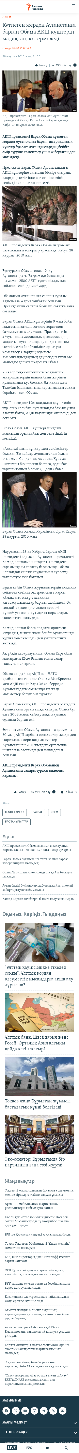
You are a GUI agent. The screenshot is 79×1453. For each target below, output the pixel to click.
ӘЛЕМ (6, 17)
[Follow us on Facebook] (6, 1411)
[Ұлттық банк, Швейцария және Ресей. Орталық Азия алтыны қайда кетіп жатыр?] (39, 1012)
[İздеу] (66, 1448)
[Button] (41, 65)
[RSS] (53, 1411)
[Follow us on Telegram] (44, 1411)
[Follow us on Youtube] (25, 1411)
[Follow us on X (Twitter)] (15, 1411)
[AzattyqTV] (47, 1448)
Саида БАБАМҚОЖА (16, 48)
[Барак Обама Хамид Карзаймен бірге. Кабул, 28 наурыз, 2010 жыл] (39, 526)
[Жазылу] (62, 1411)
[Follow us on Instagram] (34, 1411)
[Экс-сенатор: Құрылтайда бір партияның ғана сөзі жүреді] (39, 1134)
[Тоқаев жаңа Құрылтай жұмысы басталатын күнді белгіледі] (39, 1076)
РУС (29, 1448)
